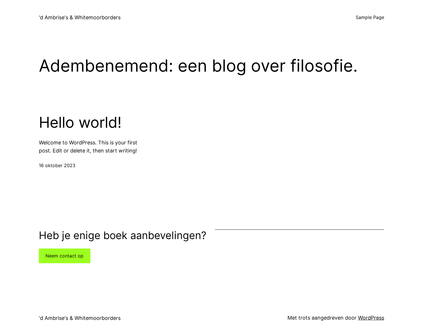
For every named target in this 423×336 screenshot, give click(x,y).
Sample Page (370, 17)
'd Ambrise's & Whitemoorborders (80, 17)
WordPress (371, 318)
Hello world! (80, 122)
